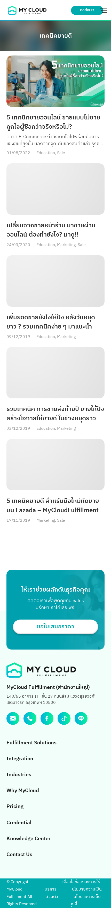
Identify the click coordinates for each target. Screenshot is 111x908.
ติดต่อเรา (87, 10)
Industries (18, 775)
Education (45, 152)
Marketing (66, 244)
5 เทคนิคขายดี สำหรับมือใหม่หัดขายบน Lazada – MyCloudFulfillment (52, 506)
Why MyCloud (22, 791)
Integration (19, 759)
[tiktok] (64, 718)
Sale (61, 152)
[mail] (12, 718)
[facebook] (47, 718)
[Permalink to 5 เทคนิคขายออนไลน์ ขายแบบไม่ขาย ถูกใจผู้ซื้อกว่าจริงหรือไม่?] (55, 81)
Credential (18, 823)
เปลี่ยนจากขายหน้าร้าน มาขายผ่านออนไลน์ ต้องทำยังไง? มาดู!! (51, 230)
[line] (81, 718)
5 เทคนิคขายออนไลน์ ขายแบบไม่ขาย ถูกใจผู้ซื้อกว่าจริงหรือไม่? (53, 122)
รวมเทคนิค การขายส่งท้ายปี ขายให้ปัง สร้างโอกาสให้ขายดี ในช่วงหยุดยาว (55, 414)
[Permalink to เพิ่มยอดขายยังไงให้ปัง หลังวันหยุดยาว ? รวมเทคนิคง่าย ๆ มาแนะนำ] (55, 280)
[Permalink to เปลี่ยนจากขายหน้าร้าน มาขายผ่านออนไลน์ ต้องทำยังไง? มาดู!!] (55, 188)
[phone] (29, 718)
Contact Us (19, 854)
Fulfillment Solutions (31, 743)
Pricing (14, 806)
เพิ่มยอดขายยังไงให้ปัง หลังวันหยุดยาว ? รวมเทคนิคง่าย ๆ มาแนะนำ (50, 322)
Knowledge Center (28, 839)
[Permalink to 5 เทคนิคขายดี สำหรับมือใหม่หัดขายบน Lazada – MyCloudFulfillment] (55, 464)
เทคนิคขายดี (55, 36)
